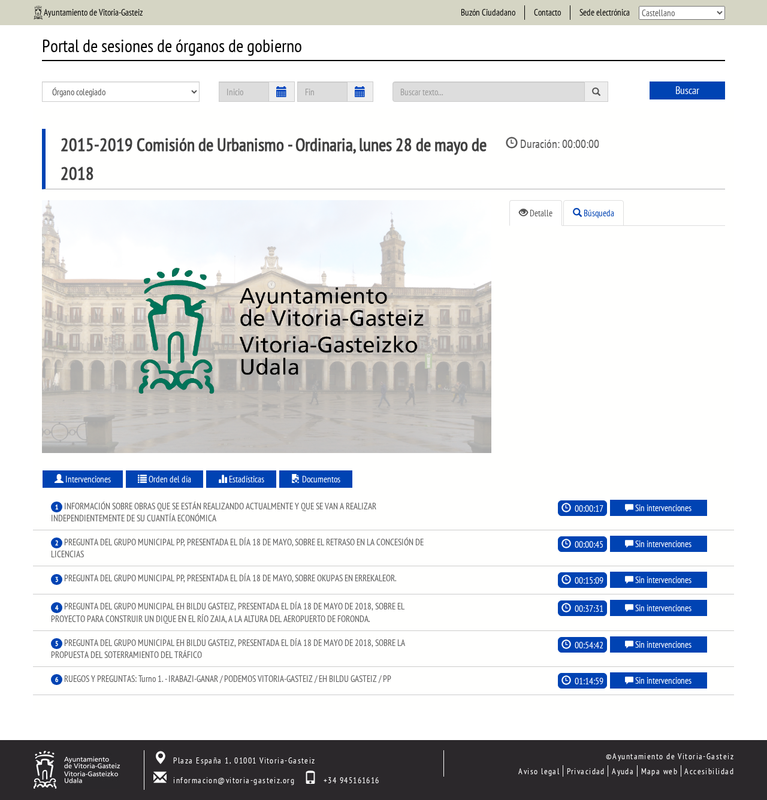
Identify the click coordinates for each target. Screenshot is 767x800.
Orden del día (169, 479)
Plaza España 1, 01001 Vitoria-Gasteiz (244, 760)
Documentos (320, 479)
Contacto (547, 12)
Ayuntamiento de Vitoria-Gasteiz (93, 12)
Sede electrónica (604, 12)
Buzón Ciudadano (488, 12)
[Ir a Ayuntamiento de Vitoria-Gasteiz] (76, 768)
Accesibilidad (709, 771)
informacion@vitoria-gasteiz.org (234, 780)
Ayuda (623, 771)
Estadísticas (245, 479)
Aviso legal (539, 771)
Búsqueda (598, 213)
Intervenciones (87, 479)
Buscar (687, 90)
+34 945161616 (352, 780)
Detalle (540, 213)
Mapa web (659, 771)
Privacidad (586, 771)
